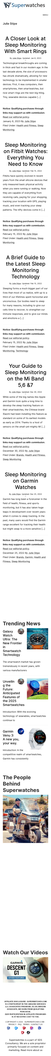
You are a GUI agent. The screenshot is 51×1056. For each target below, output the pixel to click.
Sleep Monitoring (12, 459)
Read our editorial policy (16, 117)
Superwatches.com (34, 1022)
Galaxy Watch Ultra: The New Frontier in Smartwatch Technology (12, 643)
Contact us (37, 1024)
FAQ (20, 1024)
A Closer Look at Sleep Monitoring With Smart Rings (25, 44)
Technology (22, 350)
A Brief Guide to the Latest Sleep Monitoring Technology (25, 267)
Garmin (29, 557)
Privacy (12, 1024)
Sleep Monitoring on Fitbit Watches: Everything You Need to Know (26, 154)
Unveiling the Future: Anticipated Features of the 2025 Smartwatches (14, 693)
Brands (20, 455)
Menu (45, 15)
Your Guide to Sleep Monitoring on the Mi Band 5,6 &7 (25, 375)
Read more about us (31, 1050)
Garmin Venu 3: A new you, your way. (11, 737)
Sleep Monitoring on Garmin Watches (25, 480)
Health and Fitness (26, 125)
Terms (26, 1024)
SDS (40, 1039)
